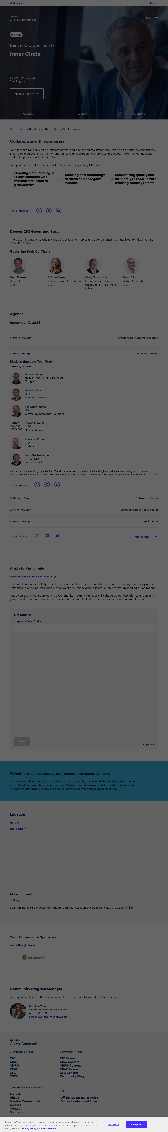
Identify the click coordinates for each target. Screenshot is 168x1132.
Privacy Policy (28, 1128)
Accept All (136, 1124)
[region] (84, 1124)
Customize (113, 1124)
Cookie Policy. (48, 1128)
